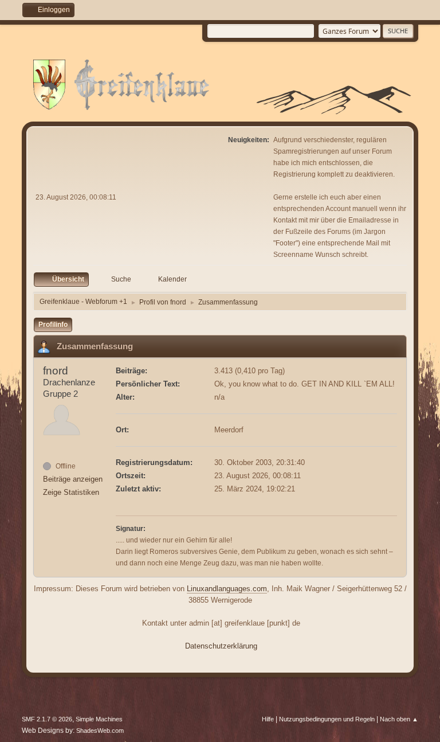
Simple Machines (99, 719)
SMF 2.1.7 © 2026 (47, 719)
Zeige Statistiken (71, 492)
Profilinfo (53, 325)
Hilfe (268, 719)
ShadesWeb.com (100, 730)
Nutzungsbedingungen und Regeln (327, 719)
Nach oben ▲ (399, 719)
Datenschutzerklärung (221, 646)
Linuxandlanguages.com (227, 588)
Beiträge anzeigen (73, 479)
